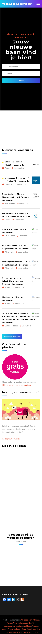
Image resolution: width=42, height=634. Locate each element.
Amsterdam (17, 626)
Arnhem (35, 626)
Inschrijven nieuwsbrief (11, 439)
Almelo (9, 623)
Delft (20, 632)
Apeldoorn (27, 626)
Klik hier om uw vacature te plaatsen (16, 385)
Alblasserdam (26, 620)
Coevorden (13, 632)
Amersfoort (8, 626)
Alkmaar (36, 620)
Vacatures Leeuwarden (17, 3)
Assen (4, 629)
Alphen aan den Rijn (27, 623)
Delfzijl (26, 632)
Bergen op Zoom (14, 629)
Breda (24, 629)
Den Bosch (33, 632)
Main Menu (38, 3)
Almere (15, 623)
